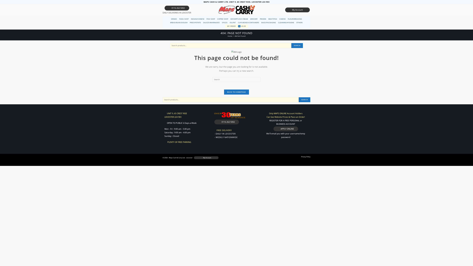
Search (297, 45)
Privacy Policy (305, 157)
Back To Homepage (236, 92)
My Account (297, 9)
